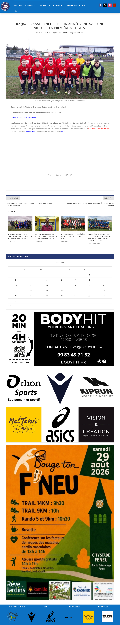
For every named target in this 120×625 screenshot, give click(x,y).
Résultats (80, 32)
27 (61, 296)
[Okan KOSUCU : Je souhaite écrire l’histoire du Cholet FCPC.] (73, 223)
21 (75, 290)
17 (16, 290)
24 (16, 296)
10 (16, 285)
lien (62, 131)
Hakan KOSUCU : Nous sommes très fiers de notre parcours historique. (20, 236)
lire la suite (30, 131)
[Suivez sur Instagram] (110, 5)
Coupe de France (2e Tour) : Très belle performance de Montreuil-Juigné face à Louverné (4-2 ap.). (99, 237)
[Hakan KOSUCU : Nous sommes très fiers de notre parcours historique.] (20, 223)
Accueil (18, 5)
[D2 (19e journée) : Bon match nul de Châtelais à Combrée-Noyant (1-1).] (47, 223)
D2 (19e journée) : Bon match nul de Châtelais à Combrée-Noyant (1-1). (46, 236)
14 (75, 285)
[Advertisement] (60, 152)
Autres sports (75, 5)
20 (61, 290)
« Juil (10, 305)
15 (89, 285)
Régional (73, 32)
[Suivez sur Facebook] (100, 5)
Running (57, 5)
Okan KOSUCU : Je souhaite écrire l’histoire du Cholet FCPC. (73, 236)
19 (47, 290)
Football (30, 5)
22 (89, 290)
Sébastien (47, 32)
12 (47, 285)
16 (104, 285)
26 (47, 296)
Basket (44, 5)
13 (61, 285)
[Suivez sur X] (105, 5)
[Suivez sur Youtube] (114, 5)
